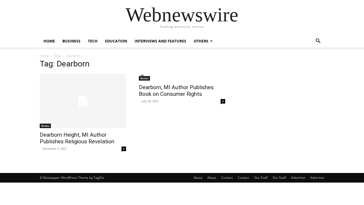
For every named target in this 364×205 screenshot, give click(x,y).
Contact (227, 177)
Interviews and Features (160, 41)
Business (71, 41)
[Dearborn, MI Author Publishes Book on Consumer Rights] (182, 77)
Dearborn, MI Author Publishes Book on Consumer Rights (176, 90)
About (197, 177)
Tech (93, 41)
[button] (318, 41)
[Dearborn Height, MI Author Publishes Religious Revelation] (83, 101)
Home (49, 41)
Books (45, 126)
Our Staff (261, 177)
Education (116, 41)
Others (201, 41)
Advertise (298, 177)
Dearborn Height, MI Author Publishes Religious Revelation (77, 138)
